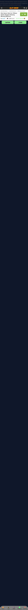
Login (8, 608)
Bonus (3, 608)
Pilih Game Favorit (21, 11)
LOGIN (20, 22)
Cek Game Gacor (4, 11)
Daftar (14, 608)
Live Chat (25, 608)
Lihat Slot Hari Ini (12, 11)
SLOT (3, 18)
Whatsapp (20, 608)
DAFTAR (7, 22)
